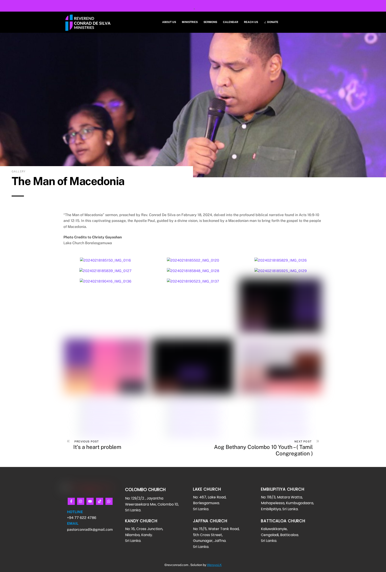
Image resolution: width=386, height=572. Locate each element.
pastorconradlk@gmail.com (90, 529)
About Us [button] (169, 22)
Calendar (230, 22)
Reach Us (251, 22)
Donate (272, 22)
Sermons (210, 22)
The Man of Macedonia (68, 181)
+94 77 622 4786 (82, 518)
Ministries (190, 22)
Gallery (18, 171)
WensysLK (214, 565)
